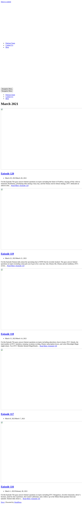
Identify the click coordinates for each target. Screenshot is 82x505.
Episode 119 (7, 253)
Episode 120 (7, 173)
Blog (7, 47)
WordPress (17, 502)
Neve (2, 502)
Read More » (20, 185)
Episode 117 (7, 414)
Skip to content (6, 2)
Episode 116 (7, 486)
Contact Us (9, 45)
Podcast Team (10, 43)
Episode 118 (7, 334)
